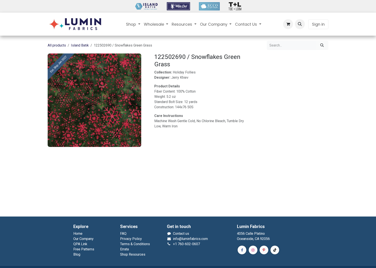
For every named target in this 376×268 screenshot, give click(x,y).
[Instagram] (253, 250)
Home (77, 233)
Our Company (83, 239)
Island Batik (80, 45)
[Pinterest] (264, 250)
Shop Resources (132, 254)
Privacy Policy (131, 239)
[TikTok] (274, 250)
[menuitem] (133, 24)
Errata (124, 249)
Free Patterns (83, 249)
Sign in (318, 24)
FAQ (123, 233)
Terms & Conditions (135, 244)
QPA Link (80, 244)
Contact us (181, 233)
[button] (300, 24)
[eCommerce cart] (288, 24)
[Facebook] (242, 250)
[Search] (322, 45)
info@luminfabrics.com (190, 239)
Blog (76, 254)
